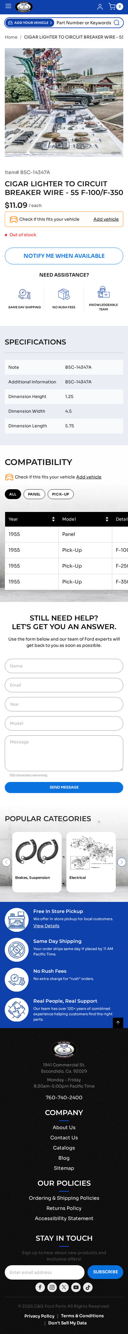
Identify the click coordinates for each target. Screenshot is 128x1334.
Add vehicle (106, 219)
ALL (13, 494)
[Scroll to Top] (118, 1023)
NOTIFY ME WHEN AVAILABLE (64, 256)
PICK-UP (60, 494)
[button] (29, 23)
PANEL (34, 494)
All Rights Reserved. (88, 1306)
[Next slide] (121, 862)
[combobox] (88, 22)
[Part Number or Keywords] (116, 22)
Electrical (77, 877)
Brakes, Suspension (32, 877)
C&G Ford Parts (50, 1306)
